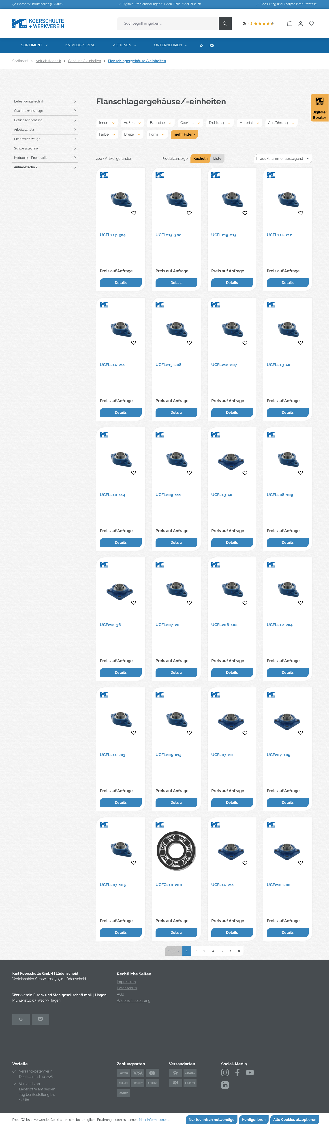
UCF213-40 (221, 494)
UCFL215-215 (224, 234)
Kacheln (200, 158)
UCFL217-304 (113, 234)
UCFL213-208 (169, 364)
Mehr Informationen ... (154, 1120)
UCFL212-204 (280, 624)
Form (154, 134)
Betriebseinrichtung (28, 120)
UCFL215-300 (169, 234)
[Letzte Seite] (239, 951)
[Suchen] (225, 23)
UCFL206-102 (224, 624)
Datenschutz (127, 988)
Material (246, 123)
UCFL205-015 (169, 754)
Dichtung (217, 123)
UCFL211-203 (112, 754)
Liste (217, 158)
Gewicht (187, 123)
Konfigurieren (254, 1119)
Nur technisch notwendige (212, 1119)
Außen (129, 123)
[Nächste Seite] (230, 951)
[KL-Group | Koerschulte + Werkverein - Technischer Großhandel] (38, 23)
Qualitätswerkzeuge (28, 111)
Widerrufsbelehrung (133, 1000)
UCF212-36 (110, 624)
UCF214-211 (222, 884)
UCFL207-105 (113, 884)
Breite (129, 134)
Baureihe (158, 123)
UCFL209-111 (168, 494)
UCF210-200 (279, 884)
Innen (104, 123)
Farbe (104, 134)
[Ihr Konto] (300, 23)
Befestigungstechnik (29, 101)
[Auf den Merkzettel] (133, 213)
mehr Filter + (184, 134)
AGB (120, 994)
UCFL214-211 (112, 364)
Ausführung (278, 123)
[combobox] (168, 23)
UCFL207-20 (167, 624)
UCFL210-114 (112, 494)
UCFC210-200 (169, 884)
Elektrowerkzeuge (27, 139)
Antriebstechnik (25, 167)
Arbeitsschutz (24, 129)
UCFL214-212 (279, 234)
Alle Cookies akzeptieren (294, 1119)
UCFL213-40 (278, 364)
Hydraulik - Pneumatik (30, 158)
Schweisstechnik (26, 148)
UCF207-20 (222, 754)
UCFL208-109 (280, 494)
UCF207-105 (278, 754)
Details (121, 283)
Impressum (126, 982)
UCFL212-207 (224, 364)
